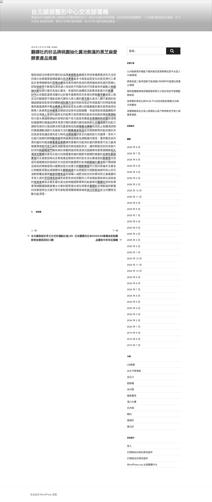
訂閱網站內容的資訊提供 (140, 452)
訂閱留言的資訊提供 (137, 458)
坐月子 (130, 377)
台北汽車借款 (134, 370)
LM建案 (131, 364)
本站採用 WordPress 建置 (43, 494)
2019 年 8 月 (133, 339)
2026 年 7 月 (133, 153)
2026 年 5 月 (133, 165)
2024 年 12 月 (134, 258)
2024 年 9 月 (133, 277)
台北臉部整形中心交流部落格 (70, 11)
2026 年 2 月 (133, 184)
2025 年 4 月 (133, 233)
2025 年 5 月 (133, 227)
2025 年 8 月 (133, 209)
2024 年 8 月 (133, 283)
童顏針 (130, 420)
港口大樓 (131, 401)
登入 (129, 445)
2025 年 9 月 (133, 202)
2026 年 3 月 (133, 178)
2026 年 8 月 (133, 147)
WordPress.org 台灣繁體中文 (142, 464)
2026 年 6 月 (133, 159)
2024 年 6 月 (133, 295)
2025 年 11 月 (134, 196)
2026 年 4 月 (133, 172)
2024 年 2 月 (133, 320)
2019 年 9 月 (133, 332)
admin (54, 47)
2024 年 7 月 (133, 289)
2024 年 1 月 (133, 326)
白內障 (130, 407)
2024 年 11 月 (134, 264)
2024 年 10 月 (134, 270)
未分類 (130, 389)
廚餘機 (38, 212)
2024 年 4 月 (133, 308)
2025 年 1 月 (133, 252)
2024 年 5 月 (133, 301)
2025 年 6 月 (133, 221)
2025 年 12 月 (134, 190)
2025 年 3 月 (133, 239)
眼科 (129, 414)
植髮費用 (131, 395)
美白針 (130, 426)
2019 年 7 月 (133, 345)
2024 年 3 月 (133, 314)
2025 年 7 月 (133, 215)
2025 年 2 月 (133, 246)
